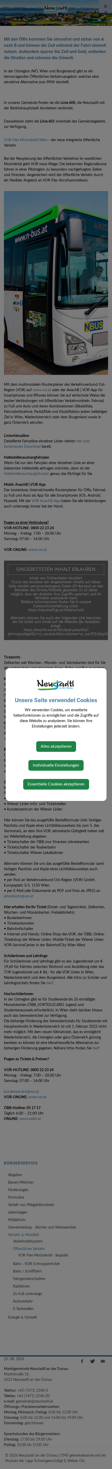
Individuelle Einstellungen (56, 765)
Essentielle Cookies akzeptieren (56, 784)
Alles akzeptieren (56, 746)
